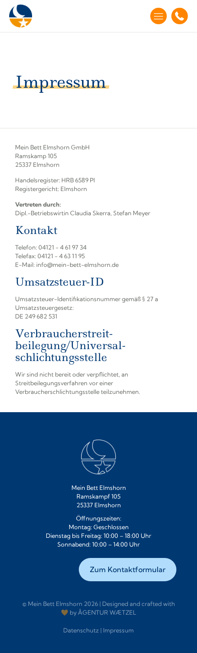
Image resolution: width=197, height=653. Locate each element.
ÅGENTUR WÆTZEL (107, 612)
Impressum (118, 630)
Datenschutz (81, 630)
